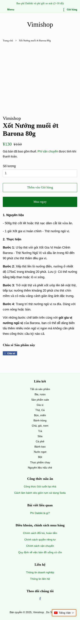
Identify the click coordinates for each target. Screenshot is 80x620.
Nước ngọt (40, 451)
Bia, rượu (40, 394)
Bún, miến (40, 415)
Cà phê (40, 441)
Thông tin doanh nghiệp (40, 572)
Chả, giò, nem (40, 425)
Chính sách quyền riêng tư (40, 539)
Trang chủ (8, 40)
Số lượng (9, 166)
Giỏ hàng (71, 9)
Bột (40, 456)
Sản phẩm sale (40, 399)
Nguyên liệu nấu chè (40, 467)
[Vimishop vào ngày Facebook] (40, 599)
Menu (10, 9)
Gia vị (40, 404)
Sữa (40, 436)
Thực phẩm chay (40, 462)
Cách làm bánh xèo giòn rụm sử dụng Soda (40, 492)
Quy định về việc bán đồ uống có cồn (40, 552)
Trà (40, 431)
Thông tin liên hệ (40, 578)
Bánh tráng (40, 420)
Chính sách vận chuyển (40, 545)
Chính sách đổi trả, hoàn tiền (40, 533)
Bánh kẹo (40, 446)
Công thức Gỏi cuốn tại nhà (40, 486)
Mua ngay (40, 201)
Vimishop (40, 24)
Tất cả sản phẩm (40, 389)
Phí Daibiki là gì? (40, 513)
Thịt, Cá (40, 410)
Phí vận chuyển (48, 151)
